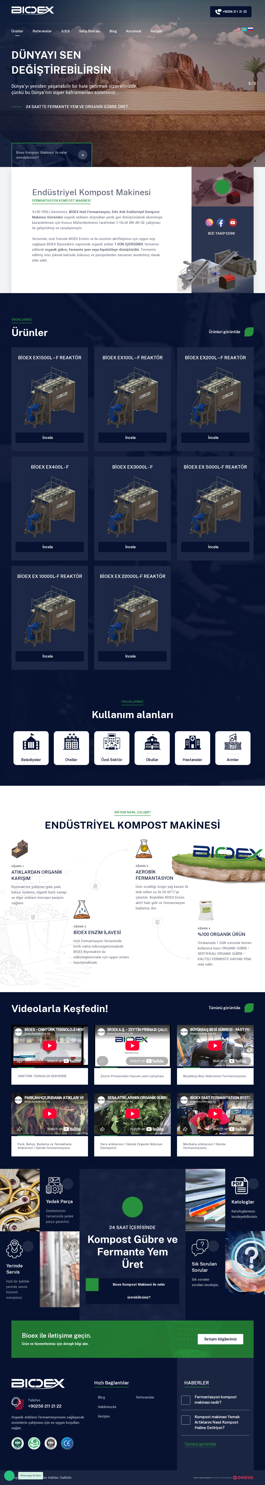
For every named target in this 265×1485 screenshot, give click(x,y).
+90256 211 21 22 (44, 1406)
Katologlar (242, 1202)
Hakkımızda (107, 1407)
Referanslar (42, 31)
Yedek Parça (59, 1201)
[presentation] (252, 77)
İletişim (156, 31)
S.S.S (65, 31)
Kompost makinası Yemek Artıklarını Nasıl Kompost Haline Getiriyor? (217, 1422)
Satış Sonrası (89, 31)
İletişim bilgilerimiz (220, 1339)
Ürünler (17, 31)
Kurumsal (133, 31)
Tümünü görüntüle (224, 1008)
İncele (48, 437)
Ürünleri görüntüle (224, 332)
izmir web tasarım (202, 1477)
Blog (113, 31)
